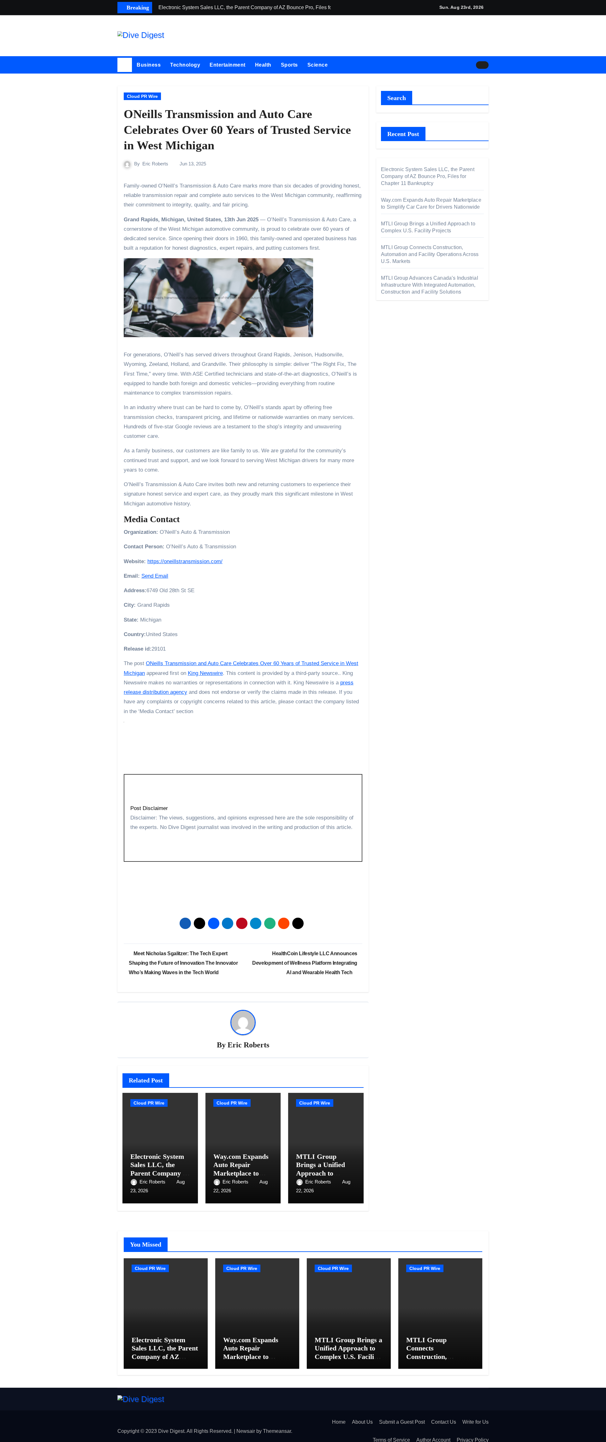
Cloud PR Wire (142, 96)
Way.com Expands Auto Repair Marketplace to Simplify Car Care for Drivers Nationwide (256, 1356)
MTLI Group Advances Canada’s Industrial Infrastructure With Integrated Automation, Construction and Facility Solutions (429, 285)
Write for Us (475, 1422)
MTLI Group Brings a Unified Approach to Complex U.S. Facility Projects (320, 1173)
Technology (185, 65)
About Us (362, 1422)
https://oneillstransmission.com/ (185, 561)
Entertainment (228, 65)
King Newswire (205, 673)
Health (263, 65)
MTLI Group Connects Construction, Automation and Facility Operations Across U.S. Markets (429, 254)
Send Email (154, 576)
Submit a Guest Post (402, 1422)
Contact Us (443, 1422)
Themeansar (277, 1431)
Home (339, 1422)
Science (317, 65)
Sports (289, 65)
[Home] (124, 65)
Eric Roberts (155, 163)
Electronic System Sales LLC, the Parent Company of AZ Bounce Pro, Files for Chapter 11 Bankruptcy (427, 176)
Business (149, 65)
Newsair (245, 1431)
